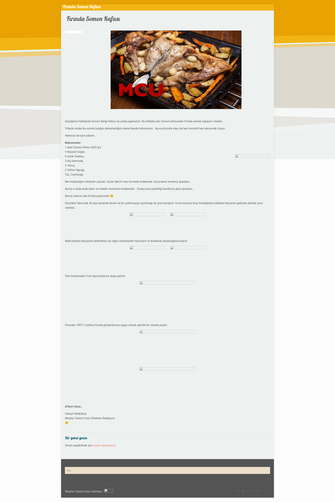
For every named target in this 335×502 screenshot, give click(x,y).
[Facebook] (238, 491)
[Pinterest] (253, 491)
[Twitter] (243, 491)
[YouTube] (248, 491)
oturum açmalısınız (104, 445)
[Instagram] (257, 491)
